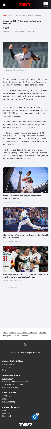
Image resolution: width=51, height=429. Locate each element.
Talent (5, 332)
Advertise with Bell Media (27, 332)
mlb (10, 16)
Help (4, 370)
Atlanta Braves (19, 16)
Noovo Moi (6, 416)
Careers (12, 332)
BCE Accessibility (9, 364)
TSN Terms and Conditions (12, 384)
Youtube (16, 336)
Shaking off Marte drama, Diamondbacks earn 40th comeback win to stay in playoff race (25, 275)
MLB (5, 15)
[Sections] (4, 4)
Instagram (7, 336)
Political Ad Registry (10, 387)
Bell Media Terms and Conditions (15, 382)
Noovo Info (6, 413)
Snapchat (24, 336)
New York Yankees (34, 16)
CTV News (6, 396)
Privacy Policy (7, 379)
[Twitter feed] (25, 344)
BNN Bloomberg (8, 402)
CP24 (4, 399)
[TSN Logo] (24, 4)
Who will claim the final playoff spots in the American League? (22, 197)
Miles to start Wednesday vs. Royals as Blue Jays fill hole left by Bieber (26, 236)
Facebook (42, 332)
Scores (46, 6)
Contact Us (6, 367)
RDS (4, 410)
